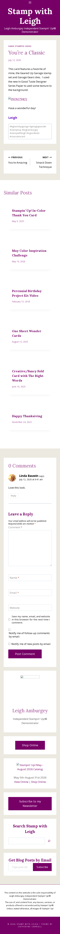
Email (14, 592)
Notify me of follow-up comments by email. (29, 634)
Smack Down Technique (44, 162)
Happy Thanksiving (27, 416)
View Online (21, 782)
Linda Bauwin (28, 476)
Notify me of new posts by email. (31, 644)
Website (15, 608)
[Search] (49, 841)
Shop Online (38, 782)
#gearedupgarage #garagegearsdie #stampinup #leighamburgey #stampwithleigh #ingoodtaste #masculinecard (28, 131)
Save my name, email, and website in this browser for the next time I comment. (31, 619)
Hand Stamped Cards (19, 46)
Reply (13, 495)
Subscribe (42, 867)
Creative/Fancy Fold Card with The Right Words (28, 375)
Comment (15, 527)
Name (14, 577)
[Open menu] (30, 2)
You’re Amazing (17, 160)
